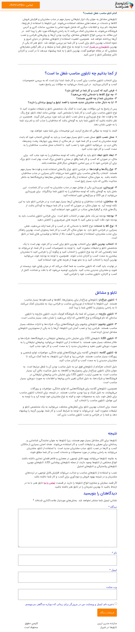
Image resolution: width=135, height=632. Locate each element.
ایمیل (113, 570)
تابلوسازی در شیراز (99, 47)
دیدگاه (112, 507)
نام (114, 553)
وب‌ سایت (111, 587)
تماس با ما (49, 483)
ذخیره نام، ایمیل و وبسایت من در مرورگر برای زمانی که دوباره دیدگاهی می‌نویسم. (69, 604)
